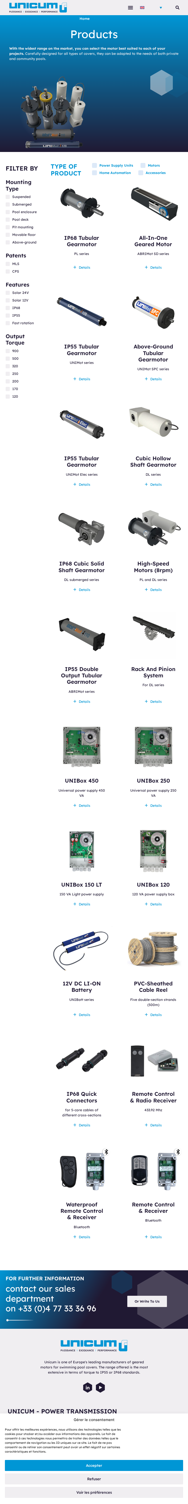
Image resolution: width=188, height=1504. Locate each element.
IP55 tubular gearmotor (81, 349)
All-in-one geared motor (153, 241)
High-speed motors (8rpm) (153, 566)
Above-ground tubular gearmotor (153, 353)
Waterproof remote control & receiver (81, 1211)
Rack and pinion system (153, 672)
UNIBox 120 (153, 884)
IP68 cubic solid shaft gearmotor (82, 566)
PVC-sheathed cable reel (153, 986)
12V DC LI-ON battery (82, 986)
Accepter (94, 1465)
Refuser (94, 1479)
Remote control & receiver (153, 1207)
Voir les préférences (94, 1492)
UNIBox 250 (153, 780)
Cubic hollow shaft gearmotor (153, 461)
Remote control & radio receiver (153, 1097)
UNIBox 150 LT (81, 884)
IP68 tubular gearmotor (81, 241)
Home (85, 18)
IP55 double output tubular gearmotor (81, 675)
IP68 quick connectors (81, 1097)
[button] (131, 8)
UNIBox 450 (81, 780)
